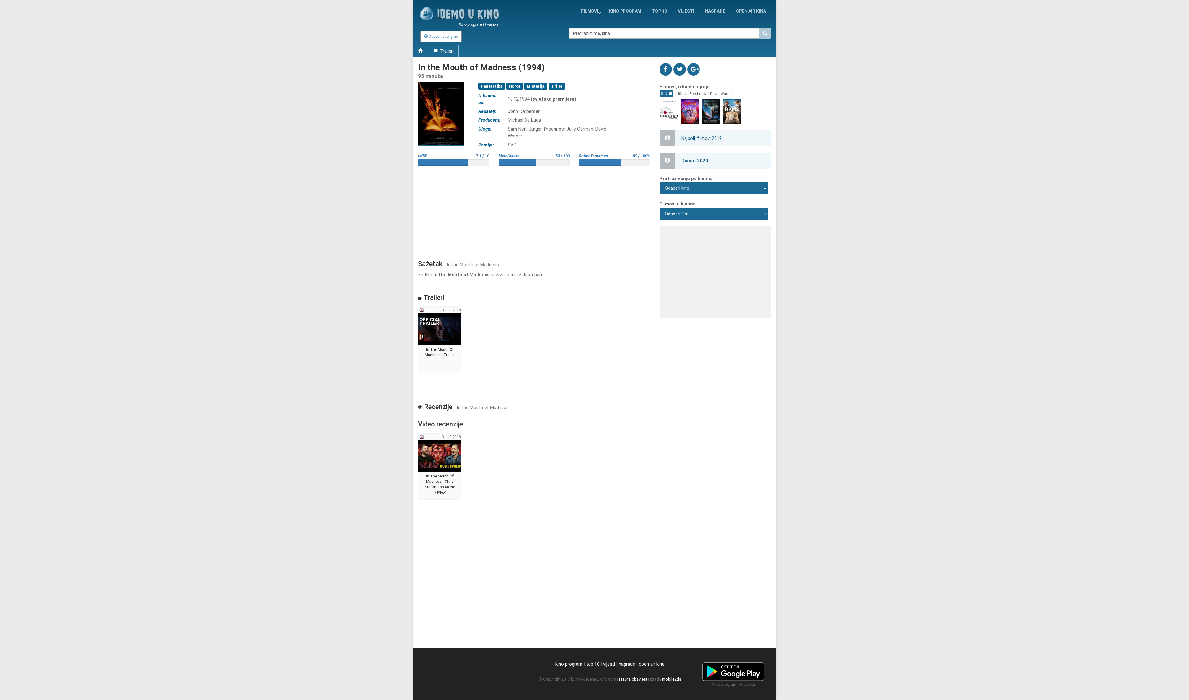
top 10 (592, 664)
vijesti (686, 11)
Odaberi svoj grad (443, 36)
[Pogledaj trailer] (441, 82)
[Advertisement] (534, 210)
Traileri (447, 51)
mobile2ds (671, 679)
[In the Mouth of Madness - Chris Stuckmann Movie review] (440, 466)
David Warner (721, 94)
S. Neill (666, 94)
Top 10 (659, 11)
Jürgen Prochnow (691, 94)
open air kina (651, 664)
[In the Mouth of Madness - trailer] (440, 340)
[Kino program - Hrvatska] (733, 670)
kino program (625, 11)
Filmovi (589, 11)
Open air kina (751, 11)
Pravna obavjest (633, 679)
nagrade (715, 11)
